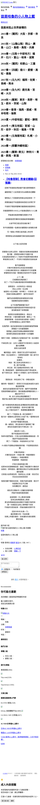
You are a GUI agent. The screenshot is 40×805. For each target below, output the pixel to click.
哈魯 (2, 530)
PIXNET (10, 773)
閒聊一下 (17, 551)
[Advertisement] (11, 757)
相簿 (7, 165)
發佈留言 (4, 572)
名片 (7, 170)
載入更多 (4, 559)
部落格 (7, 167)
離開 (12, 801)
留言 (17, 543)
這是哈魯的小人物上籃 (18, 16)
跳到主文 (4, 22)
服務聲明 (23, 775)
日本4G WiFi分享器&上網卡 (11, 728)
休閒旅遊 (18, 161)
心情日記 (17, 548)
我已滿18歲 (5, 801)
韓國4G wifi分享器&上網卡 (11, 733)
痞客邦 (12, 543)
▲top (3, 555)
